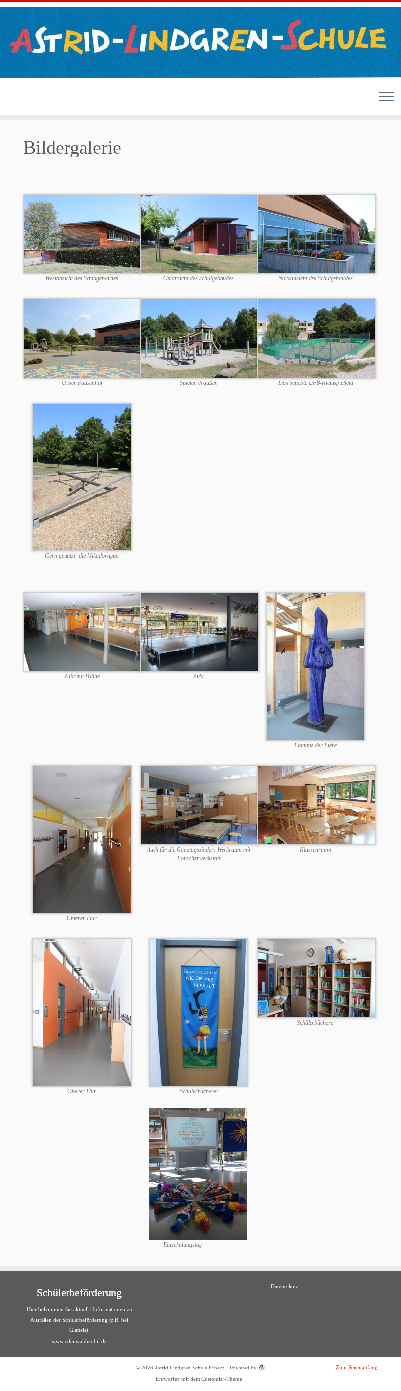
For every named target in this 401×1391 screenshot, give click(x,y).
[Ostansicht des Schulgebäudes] (199, 233)
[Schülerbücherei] (316, 977)
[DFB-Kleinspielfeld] (316, 337)
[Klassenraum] (316, 804)
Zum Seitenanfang (357, 1367)
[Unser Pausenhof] (82, 337)
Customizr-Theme (221, 1379)
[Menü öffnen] (386, 97)
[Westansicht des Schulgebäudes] (82, 233)
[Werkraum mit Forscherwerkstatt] (199, 804)
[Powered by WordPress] (261, 1366)
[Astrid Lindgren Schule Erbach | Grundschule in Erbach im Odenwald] (200, 42)
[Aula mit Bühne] (82, 631)
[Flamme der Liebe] (315, 666)
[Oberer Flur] (82, 1012)
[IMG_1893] (198, 1012)
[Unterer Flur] (82, 839)
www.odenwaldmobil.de (79, 1341)
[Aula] (199, 631)
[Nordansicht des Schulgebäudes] (316, 233)
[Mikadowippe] (82, 476)
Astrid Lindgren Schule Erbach (190, 1367)
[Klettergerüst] (199, 337)
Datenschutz (284, 1286)
